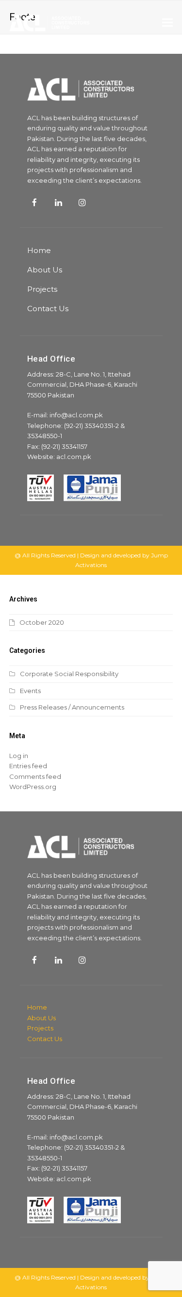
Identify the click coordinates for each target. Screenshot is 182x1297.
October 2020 (41, 622)
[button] (167, 23)
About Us (44, 269)
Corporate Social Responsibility (69, 674)
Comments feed (35, 776)
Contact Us (47, 308)
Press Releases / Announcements (72, 707)
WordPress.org (32, 787)
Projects (42, 289)
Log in (18, 755)
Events (30, 691)
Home (39, 250)
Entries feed (28, 766)
